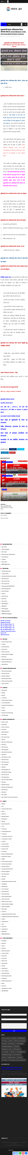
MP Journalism (5, 764)
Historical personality (6, 678)
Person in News (5, 683)
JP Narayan (4, 978)
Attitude (4, 943)
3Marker (3, 804)
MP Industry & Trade (6, 757)
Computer (4, 834)
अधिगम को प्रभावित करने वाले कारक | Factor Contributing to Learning (12, 1068)
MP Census (4, 734)
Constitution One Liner (7, 836)
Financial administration (7, 869)
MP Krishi (4, 767)
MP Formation (5, 747)
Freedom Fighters (6, 676)
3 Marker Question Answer (8, 631)
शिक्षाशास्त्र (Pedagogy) (7, 613)
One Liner (4, 911)
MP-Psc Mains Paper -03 (7, 627)
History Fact (4, 649)
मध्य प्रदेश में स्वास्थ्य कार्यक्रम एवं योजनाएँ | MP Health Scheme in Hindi (13, 483)
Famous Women (5, 673)
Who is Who (4, 561)
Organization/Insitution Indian (9, 914)
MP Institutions (5, 759)
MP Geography (5, 749)
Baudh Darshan (5, 816)
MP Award (4, 489)
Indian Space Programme (7, 705)
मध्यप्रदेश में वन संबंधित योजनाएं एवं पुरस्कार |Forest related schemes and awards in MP (13, 497)
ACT (3, 806)
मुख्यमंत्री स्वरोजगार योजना (7, 399)
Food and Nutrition (6, 702)
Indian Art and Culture (7, 901)
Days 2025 (4, 547)
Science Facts (5, 596)
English (3, 859)
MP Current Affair (5, 581)
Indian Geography (6, 906)
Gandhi (3, 879)
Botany (3, 695)
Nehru (3, 983)
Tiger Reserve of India (7, 988)
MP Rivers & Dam (5, 784)
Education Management (7, 854)
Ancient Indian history (7, 641)
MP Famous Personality (7, 681)
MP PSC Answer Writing (7, 779)
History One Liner (5, 651)
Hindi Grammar (5, 578)
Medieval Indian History (7, 659)
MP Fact (3, 739)
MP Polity (4, 782)
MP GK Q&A (4, 724)
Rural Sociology (5, 591)
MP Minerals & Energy (6, 772)
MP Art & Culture (5, 727)
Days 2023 (4, 955)
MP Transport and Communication (10, 797)
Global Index (4, 886)
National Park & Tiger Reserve (8, 554)
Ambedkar (4, 940)
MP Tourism (4, 794)
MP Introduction (5, 762)
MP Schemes (17, 36)
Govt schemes (5, 889)
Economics (4, 851)
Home (3, 24)
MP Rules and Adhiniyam (7, 787)
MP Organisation (5, 777)
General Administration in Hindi (9, 576)
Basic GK (4, 814)
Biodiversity (4, 690)
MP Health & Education (7, 462)
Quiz (3, 924)
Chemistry (4, 697)
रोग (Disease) (5, 608)
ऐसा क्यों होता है (5, 603)
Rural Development (6, 588)
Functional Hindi (5, 874)
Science (3, 593)
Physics (3, 707)
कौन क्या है (4, 606)
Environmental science (7, 700)
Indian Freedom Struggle (7, 654)
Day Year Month (5, 846)
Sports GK (4, 598)
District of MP (5, 722)
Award (3, 811)
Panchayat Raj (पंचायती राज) (8, 586)
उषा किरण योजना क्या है (6, 403)
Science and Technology (7, 712)
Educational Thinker (6, 856)
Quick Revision (5, 557)
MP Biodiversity (5, 732)
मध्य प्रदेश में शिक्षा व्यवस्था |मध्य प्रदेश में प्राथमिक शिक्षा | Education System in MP (14, 469)
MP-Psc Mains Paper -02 (7, 626)
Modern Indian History (7, 661)
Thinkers (4, 559)
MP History (4, 656)
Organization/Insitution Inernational (10, 916)
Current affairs (5, 573)
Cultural (3, 644)
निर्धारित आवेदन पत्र (6, 277)
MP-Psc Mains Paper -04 (7, 629)
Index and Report (5, 549)
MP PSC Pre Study (5, 620)
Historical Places (5, 646)
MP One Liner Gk (5, 583)
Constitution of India (6, 839)
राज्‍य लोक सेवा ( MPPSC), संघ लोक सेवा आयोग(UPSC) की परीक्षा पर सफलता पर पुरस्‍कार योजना (14, 409)
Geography (4, 884)
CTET (3, 826)
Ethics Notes (4, 963)
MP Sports (4, 792)
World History (5, 664)
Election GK (4, 960)
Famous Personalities (7, 671)
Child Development (6, 571)
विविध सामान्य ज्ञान (6, 564)
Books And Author (6, 824)
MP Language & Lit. (6, 769)
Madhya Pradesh (5, 622)
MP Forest (4, 744)
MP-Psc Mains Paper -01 (7, 624)
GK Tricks (4, 876)
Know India (4, 551)
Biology (3, 692)
